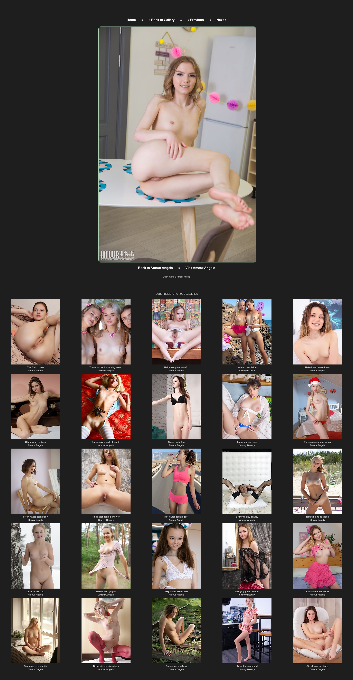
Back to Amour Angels (155, 268)
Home (131, 20)
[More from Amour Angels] (177, 261)
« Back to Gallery (162, 20)
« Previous (195, 20)
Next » (221, 20)
